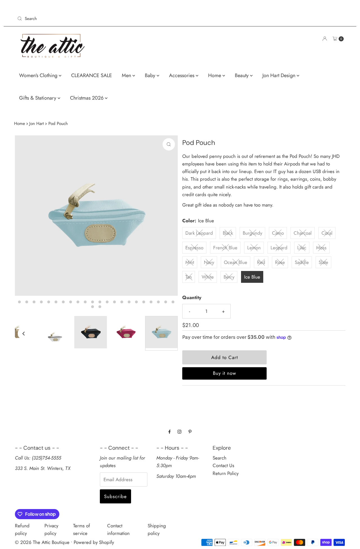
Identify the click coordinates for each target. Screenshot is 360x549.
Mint (189, 262)
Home (215, 75)
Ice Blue (252, 277)
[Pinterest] (190, 431)
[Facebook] (169, 431)
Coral (326, 233)
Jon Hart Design (279, 75)
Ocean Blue (235, 262)
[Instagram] (179, 431)
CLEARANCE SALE (91, 75)
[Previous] (24, 333)
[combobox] (96, 18)
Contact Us (223, 465)
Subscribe (115, 496)
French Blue (225, 247)
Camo (278, 233)
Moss (321, 247)
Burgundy (252, 233)
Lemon (254, 247)
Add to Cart (224, 357)
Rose (280, 262)
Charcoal (303, 233)
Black (228, 233)
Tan (188, 277)
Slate (323, 262)
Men (127, 75)
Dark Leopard (199, 233)
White (208, 277)
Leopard (279, 247)
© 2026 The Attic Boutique (42, 542)
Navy (209, 262)
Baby (151, 75)
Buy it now (224, 373)
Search (219, 457)
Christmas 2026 (87, 98)
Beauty (242, 75)
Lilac (301, 247)
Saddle (302, 262)
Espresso (194, 247)
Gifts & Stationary (38, 98)
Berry (229, 277)
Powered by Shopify (94, 542)
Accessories (182, 75)
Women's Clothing (39, 75)
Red (261, 262)
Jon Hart (36, 123)
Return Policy (225, 473)
